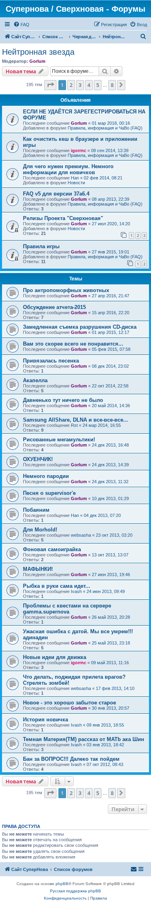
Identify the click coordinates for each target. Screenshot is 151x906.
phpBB (62, 883)
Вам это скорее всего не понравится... (73, 344)
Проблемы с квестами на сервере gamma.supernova (67, 609)
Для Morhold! (40, 530)
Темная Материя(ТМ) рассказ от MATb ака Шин (83, 739)
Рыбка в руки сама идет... (56, 586)
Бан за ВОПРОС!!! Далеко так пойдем (71, 759)
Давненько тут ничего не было (63, 400)
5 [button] (97, 85)
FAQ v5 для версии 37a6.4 (56, 194)
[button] (50, 85)
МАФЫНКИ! (38, 569)
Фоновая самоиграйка (52, 549)
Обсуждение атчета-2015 (54, 307)
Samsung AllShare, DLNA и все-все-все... (75, 420)
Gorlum (37, 61)
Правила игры (41, 246)
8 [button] (112, 85)
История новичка (45, 720)
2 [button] (71, 85)
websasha (81, 535)
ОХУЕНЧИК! (38, 459)
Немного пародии (46, 476)
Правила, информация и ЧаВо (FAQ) (105, 128)
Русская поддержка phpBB (75, 891)
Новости (76, 182)
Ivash (76, 591)
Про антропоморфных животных (66, 290)
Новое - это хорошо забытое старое (69, 703)
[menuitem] (21, 24)
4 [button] (88, 85)
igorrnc (78, 150)
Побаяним (36, 510)
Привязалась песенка (51, 361)
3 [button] (80, 85)
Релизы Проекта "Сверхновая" (63, 218)
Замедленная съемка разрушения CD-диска (80, 327)
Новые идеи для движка (54, 657)
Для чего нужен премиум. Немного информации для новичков (68, 169)
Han (75, 177)
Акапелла (35, 380)
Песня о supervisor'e (49, 493)
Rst (74, 425)
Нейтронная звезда (38, 51)
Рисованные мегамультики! (59, 440)
